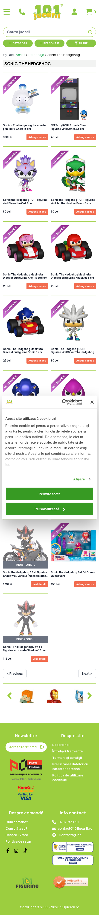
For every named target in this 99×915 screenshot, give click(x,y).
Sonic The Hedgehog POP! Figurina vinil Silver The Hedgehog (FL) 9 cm (72, 350)
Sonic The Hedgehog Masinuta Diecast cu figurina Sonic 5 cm (23, 350)
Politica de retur (18, 841)
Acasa (20, 55)
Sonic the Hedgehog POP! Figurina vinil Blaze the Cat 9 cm (25, 201)
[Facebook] (8, 850)
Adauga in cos (37, 137)
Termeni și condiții (67, 757)
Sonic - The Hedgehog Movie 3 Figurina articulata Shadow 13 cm (24, 648)
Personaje (36, 55)
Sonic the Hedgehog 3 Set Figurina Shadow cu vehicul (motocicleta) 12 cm (25, 574)
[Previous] (9, 695)
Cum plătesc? (16, 828)
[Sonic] (81, 696)
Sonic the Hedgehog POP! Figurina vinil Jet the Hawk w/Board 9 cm (73, 201)
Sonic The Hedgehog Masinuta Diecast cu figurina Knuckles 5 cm (72, 276)
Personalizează (47, 509)
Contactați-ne (70, 835)
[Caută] (91, 32)
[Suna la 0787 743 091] (22, 12)
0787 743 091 (69, 822)
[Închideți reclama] (92, 402)
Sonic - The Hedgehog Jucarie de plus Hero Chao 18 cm (24, 127)
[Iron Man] (54, 696)
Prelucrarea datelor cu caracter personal (70, 766)
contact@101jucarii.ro (75, 828)
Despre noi (61, 744)
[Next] (89, 695)
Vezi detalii (39, 584)
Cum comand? (17, 822)
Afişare (79, 479)
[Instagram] (16, 850)
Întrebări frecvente (67, 751)
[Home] (48, 12)
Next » (87, 673)
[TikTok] (24, 850)
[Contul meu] (74, 12)
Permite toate (49, 494)
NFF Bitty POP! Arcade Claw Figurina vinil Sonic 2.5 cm (68, 127)
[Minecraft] (27, 696)
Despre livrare (17, 835)
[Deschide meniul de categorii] (6, 11)
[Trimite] (42, 747)
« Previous (15, 673)
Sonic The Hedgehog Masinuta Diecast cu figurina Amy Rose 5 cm (25, 276)
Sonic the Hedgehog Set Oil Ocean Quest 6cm (73, 574)
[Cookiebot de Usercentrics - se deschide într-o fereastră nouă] (62, 402)
